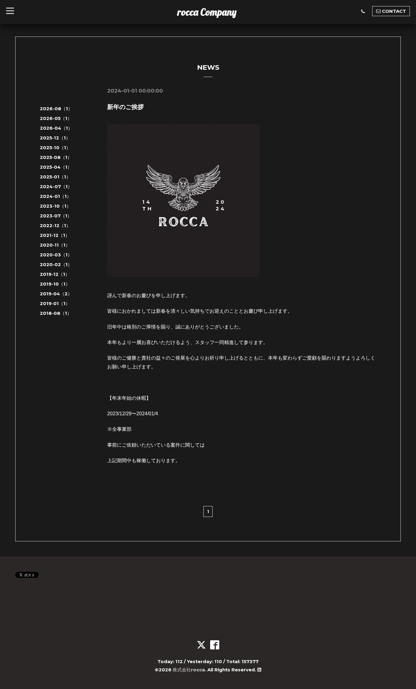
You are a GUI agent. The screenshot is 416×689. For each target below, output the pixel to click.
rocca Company (207, 12)
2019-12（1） (55, 274)
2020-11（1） (55, 245)
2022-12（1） (55, 225)
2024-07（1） (56, 186)
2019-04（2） (56, 294)
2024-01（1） (55, 196)
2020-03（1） (56, 255)
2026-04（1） (56, 128)
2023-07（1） (56, 216)
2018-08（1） (56, 313)
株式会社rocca (189, 670)
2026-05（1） (56, 118)
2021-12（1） (55, 235)
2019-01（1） (55, 303)
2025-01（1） (55, 177)
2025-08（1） (56, 157)
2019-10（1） (55, 284)
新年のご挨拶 (125, 107)
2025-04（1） (56, 167)
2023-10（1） (55, 206)
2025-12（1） (55, 138)
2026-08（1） (56, 108)
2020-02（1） (56, 264)
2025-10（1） (55, 147)
